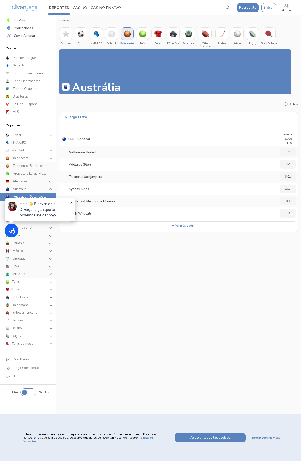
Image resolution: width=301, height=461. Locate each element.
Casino (80, 7)
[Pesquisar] (228, 7)
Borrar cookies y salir (266, 438)
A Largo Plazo (75, 117)
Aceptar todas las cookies (210, 438)
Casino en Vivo (106, 7)
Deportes (59, 7)
